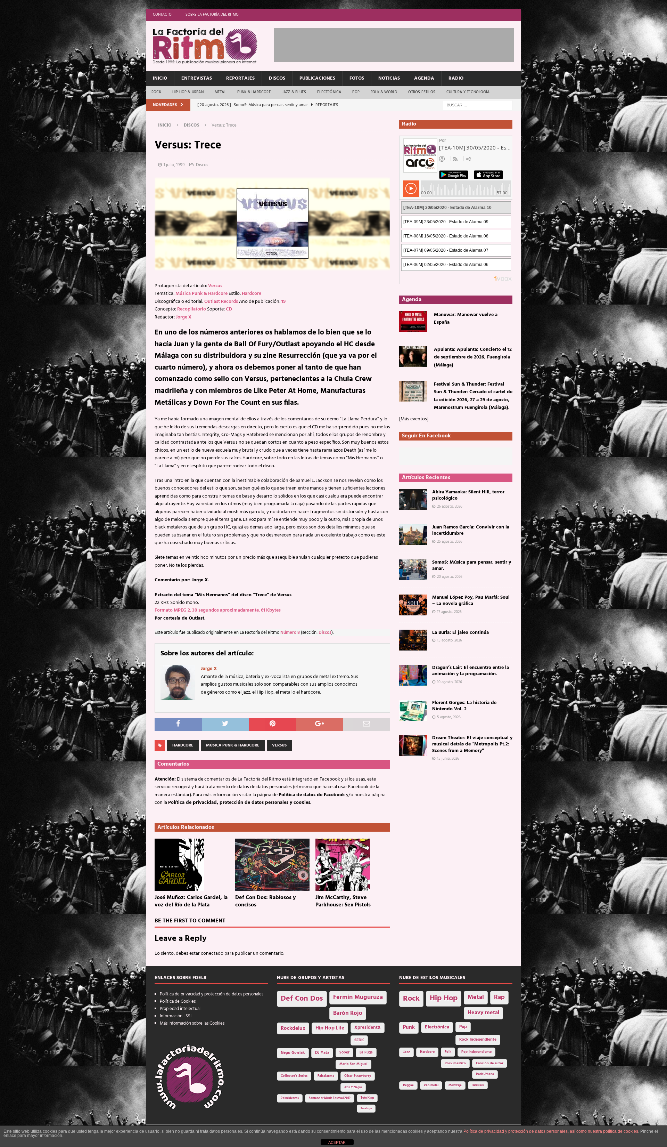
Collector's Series (294, 1076)
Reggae (408, 1085)
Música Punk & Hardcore (201, 294)
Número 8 (290, 632)
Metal (220, 92)
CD (229, 309)
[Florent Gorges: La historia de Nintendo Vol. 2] (413, 710)
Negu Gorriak (293, 1052)
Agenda (424, 78)
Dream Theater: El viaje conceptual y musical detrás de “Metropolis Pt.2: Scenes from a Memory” (472, 744)
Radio (455, 78)
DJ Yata (322, 1053)
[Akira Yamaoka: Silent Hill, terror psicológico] (413, 499)
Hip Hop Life (329, 1028)
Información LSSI (175, 1016)
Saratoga (366, 1108)
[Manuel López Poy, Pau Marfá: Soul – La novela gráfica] (413, 605)
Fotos (356, 78)
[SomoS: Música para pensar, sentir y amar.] (413, 569)
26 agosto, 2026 (449, 506)
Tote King (367, 1098)
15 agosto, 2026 (449, 640)
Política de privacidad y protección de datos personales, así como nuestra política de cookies (550, 1131)
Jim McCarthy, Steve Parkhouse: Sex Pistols (343, 901)
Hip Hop (444, 998)
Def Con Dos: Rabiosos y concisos (265, 901)
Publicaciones (317, 78)
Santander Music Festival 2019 (330, 1098)
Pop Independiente (476, 1052)
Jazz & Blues (294, 92)
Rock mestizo (455, 1063)
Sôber (344, 1053)
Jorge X (183, 317)
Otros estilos (421, 92)
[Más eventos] (413, 419)
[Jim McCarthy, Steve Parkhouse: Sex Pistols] (352, 865)
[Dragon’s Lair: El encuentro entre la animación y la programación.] (413, 675)
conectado (212, 954)
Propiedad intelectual (180, 1008)
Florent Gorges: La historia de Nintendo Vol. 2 (464, 706)
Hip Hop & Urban (188, 92)
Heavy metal (483, 1012)
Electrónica (329, 92)
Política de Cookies (178, 1001)
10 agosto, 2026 (449, 682)
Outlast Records (221, 302)
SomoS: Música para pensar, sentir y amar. (471, 565)
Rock (156, 92)
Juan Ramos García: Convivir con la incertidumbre (470, 530)
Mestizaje (455, 1085)
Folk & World (384, 92)
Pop (356, 92)
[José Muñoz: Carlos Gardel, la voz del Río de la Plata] (192, 865)
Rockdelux (293, 1028)
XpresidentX (367, 1027)
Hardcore (251, 294)
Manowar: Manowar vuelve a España (465, 318)
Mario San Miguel (353, 1064)
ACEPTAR (337, 1142)
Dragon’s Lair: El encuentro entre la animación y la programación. (470, 671)
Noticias (389, 78)
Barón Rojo (347, 1013)
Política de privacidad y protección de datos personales (211, 994)
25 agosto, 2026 (449, 542)
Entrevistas (196, 78)
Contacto (162, 14)
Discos (277, 78)
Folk (448, 1052)
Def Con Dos (302, 999)
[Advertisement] (400, 43)
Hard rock (478, 1085)
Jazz (406, 1052)
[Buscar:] (477, 105)
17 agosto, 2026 (449, 612)
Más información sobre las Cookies (192, 1023)
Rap (499, 997)
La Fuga (366, 1053)
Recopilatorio (191, 309)
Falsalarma (326, 1076)
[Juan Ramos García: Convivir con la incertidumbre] (413, 534)
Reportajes (240, 78)
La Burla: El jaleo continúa (460, 633)
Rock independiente (477, 1039)
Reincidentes (290, 1098)
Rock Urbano (485, 1074)
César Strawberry (357, 1076)
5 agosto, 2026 (449, 717)
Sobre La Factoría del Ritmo (212, 14)
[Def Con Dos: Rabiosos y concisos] (272, 865)
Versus (215, 286)
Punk (409, 1027)
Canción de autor (489, 1063)
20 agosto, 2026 (449, 577)
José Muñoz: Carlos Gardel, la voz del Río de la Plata (191, 901)
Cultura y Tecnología (467, 92)
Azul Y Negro (353, 1087)
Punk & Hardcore (254, 92)
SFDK (359, 1040)
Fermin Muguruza (358, 997)
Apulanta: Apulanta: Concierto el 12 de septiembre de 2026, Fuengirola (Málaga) (473, 357)
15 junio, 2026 (448, 759)
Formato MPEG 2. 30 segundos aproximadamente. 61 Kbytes (218, 610)
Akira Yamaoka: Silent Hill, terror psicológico (468, 495)
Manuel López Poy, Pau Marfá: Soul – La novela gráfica (471, 600)
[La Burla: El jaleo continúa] (413, 640)
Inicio (160, 78)
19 (283, 302)
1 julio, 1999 (174, 165)
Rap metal (431, 1085)
